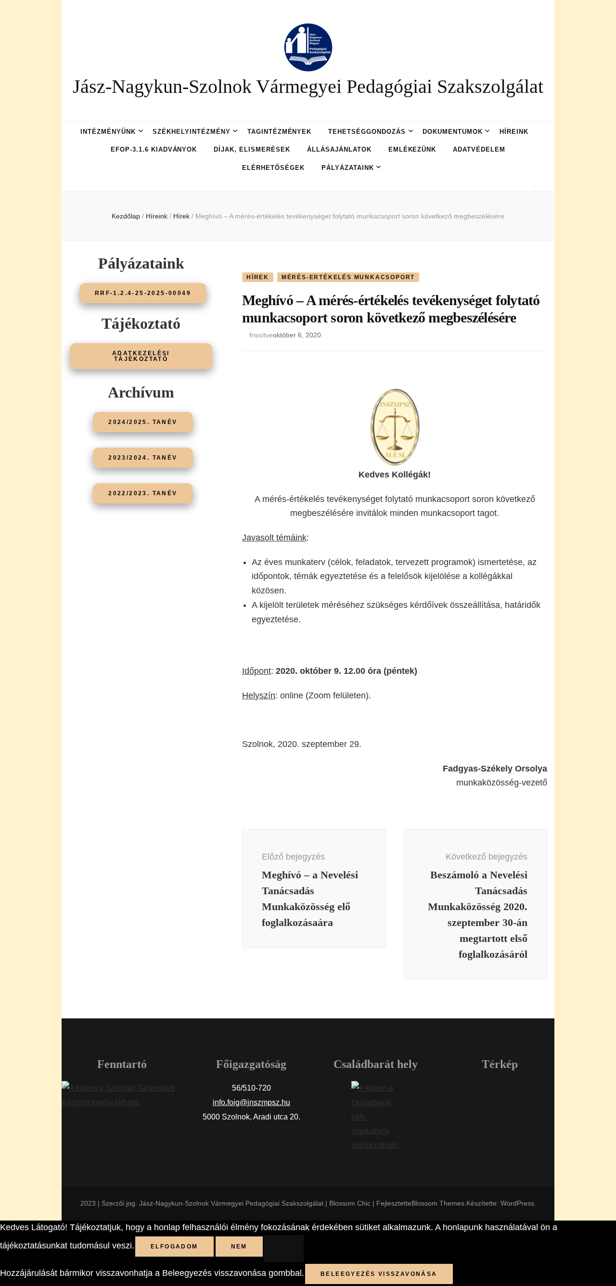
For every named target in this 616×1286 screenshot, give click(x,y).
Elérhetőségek (273, 167)
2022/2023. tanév (142, 493)
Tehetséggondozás (367, 131)
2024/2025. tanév (142, 422)
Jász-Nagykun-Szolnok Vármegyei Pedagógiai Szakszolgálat (308, 86)
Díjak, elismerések (252, 149)
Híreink (514, 131)
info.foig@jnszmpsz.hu (251, 1102)
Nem (239, 1246)
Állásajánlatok (339, 149)
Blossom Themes (437, 1203)
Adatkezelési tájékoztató (141, 356)
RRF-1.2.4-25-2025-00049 (143, 293)
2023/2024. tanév (142, 457)
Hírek (257, 277)
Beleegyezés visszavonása (379, 1274)
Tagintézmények (279, 131)
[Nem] (284, 1248)
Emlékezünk (412, 149)
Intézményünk (108, 131)
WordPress (517, 1203)
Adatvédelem (479, 149)
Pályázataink (347, 167)
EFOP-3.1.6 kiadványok (154, 149)
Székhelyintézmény (192, 131)
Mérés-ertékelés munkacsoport (348, 277)
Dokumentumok (453, 131)
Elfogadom (174, 1246)
